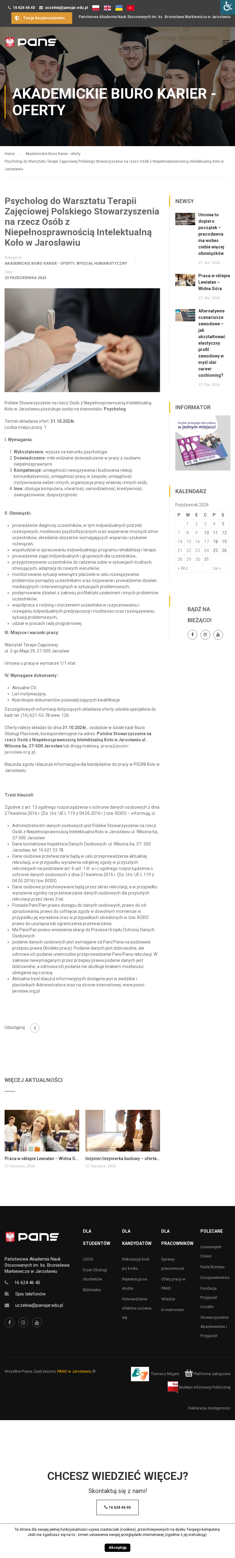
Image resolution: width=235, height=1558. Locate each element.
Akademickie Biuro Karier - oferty (40, 263)
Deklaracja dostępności (209, 1408)
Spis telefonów (30, 1294)
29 (188, 559)
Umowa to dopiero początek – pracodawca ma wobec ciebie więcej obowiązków (211, 234)
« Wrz (182, 568)
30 (197, 559)
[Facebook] (34, 1028)
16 (197, 541)
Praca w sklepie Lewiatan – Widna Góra (42, 1158)
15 (188, 541)
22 (188, 550)
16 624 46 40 (24, 8)
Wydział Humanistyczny (101, 263)
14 (179, 541)
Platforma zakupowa (211, 1373)
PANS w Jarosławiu (74, 1371)
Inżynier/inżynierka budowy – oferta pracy (122, 1158)
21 (179, 550)
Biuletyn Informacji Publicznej (204, 1387)
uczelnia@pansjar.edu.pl (66, 8)
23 (197, 550)
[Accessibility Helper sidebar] (227, 7)
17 (206, 541)
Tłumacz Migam (165, 1373)
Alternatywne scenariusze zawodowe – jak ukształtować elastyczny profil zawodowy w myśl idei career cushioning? (211, 343)
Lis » (217, 568)
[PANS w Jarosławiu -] (31, 45)
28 (179, 559)
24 (206, 550)
